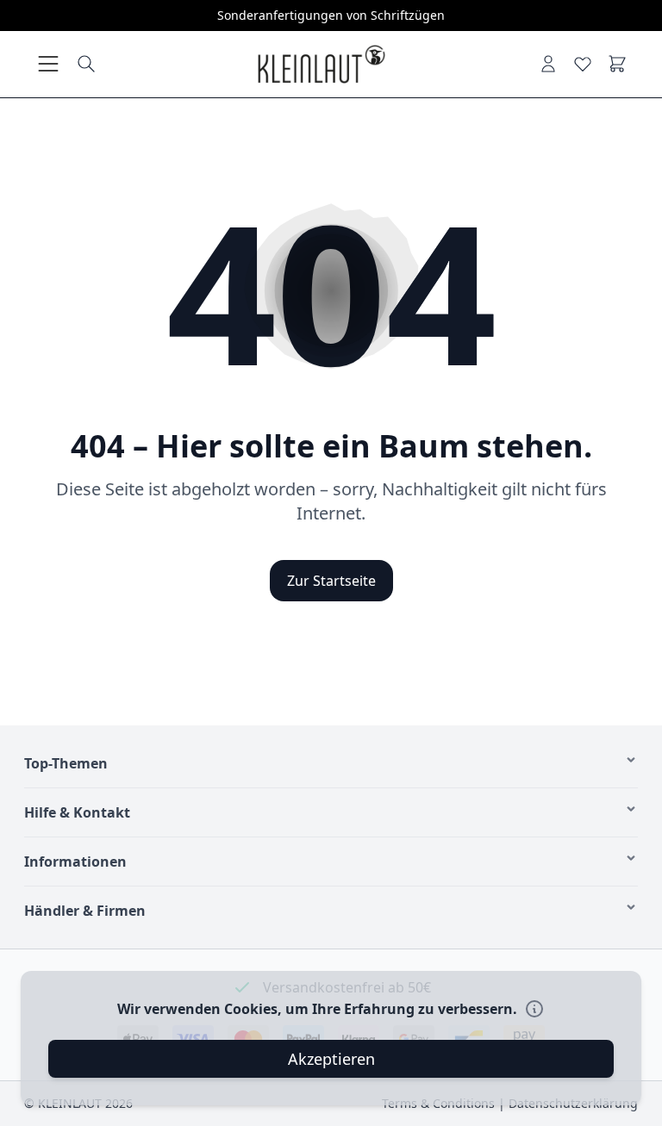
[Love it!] (582, 63)
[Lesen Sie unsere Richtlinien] (534, 1008)
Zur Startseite (331, 580)
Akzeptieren (331, 1058)
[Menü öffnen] (48, 64)
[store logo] (320, 64)
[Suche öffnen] (86, 64)
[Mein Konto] (548, 63)
